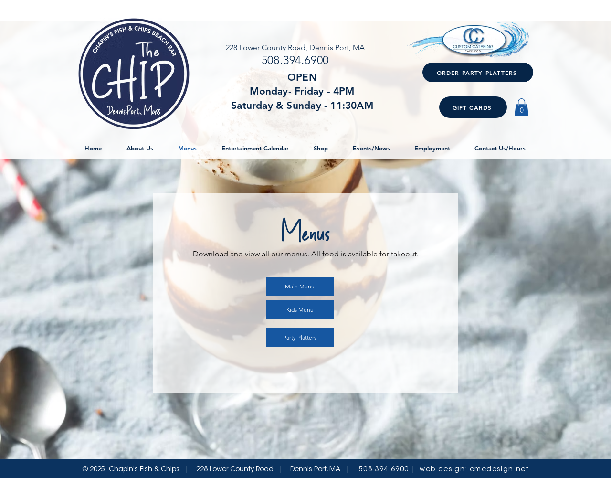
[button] (521, 107)
